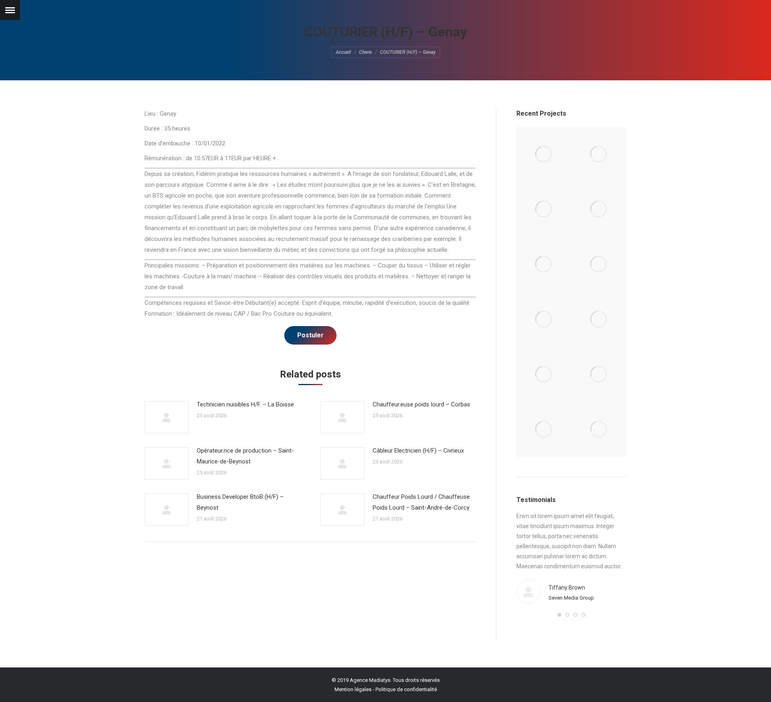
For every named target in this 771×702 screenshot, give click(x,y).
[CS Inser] (543, 374)
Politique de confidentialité (406, 689)
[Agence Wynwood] (543, 209)
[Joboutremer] (598, 319)
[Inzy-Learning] (598, 264)
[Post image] (167, 417)
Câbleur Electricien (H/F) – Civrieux (418, 450)
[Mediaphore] (543, 429)
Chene (365, 52)
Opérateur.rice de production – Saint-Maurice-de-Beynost (245, 456)
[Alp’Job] (543, 154)
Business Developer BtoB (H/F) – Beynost (240, 502)
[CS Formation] (598, 374)
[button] (559, 615)
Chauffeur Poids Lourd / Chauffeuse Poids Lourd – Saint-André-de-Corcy (421, 502)
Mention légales (353, 689)
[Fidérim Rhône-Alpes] (543, 264)
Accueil (343, 52)
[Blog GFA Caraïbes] (598, 209)
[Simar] (543, 319)
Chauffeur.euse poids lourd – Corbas (421, 404)
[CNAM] (598, 429)
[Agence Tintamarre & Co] (598, 154)
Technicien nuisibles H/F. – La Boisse (245, 404)
